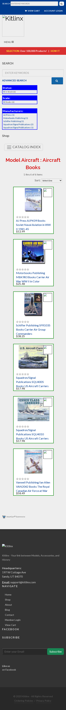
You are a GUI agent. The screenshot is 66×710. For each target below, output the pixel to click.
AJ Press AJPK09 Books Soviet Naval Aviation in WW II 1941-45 (33, 225)
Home (8, 594)
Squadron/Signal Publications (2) (18, 124)
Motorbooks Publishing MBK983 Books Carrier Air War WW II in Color (32, 277)
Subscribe (55, 651)
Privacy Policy (43, 700)
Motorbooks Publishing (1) (15, 118)
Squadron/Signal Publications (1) (18, 127)
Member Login (13, 619)
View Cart (33, 10)
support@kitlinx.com (23, 582)
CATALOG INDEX (26, 147)
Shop (8, 599)
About (8, 604)
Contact (9, 614)
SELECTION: (13, 51)
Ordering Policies (23, 700)
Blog (7, 609)
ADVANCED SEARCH (14, 80)
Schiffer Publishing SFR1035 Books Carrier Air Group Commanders (33, 329)
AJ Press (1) (8, 115)
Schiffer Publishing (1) (13, 121)
